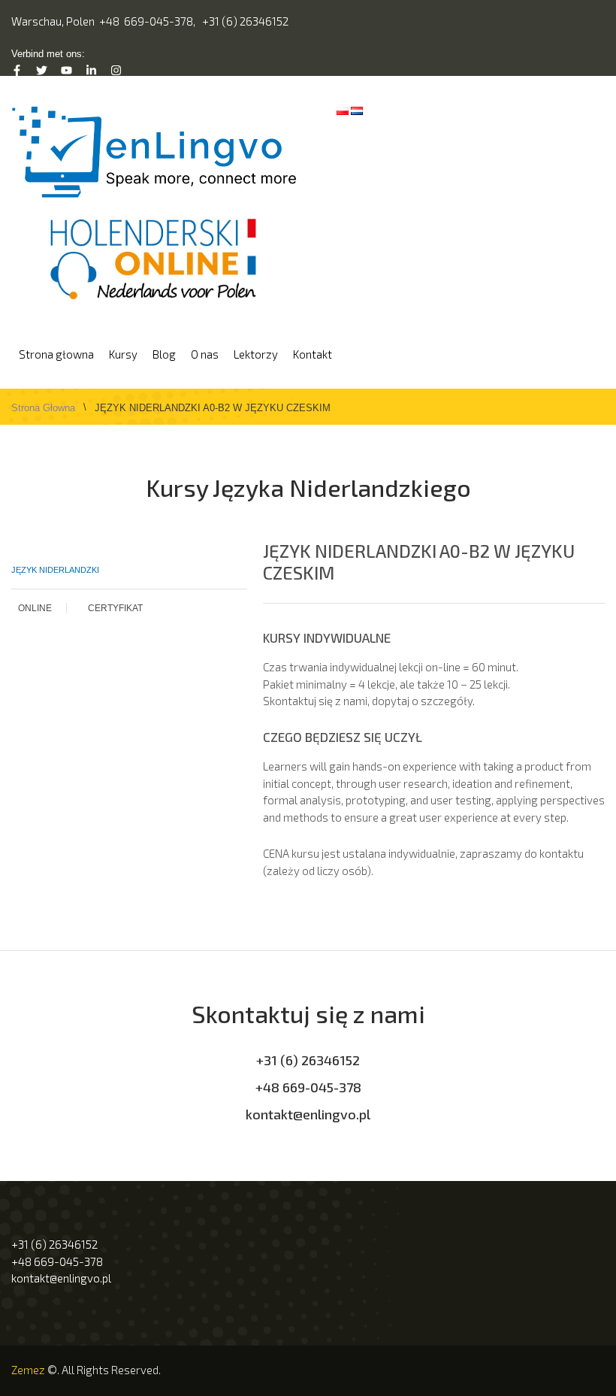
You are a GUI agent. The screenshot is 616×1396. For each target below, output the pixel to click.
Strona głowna (43, 407)
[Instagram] (116, 70)
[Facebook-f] (17, 70)
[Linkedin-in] (91, 70)
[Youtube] (66, 70)
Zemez (28, 1369)
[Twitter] (41, 70)
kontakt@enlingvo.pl (308, 1114)
